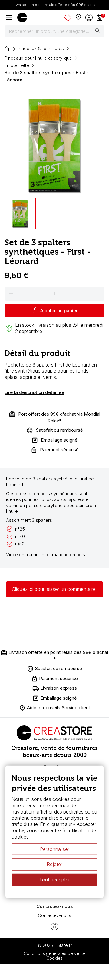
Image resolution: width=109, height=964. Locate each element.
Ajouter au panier (54, 310)
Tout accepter (54, 880)
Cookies (54, 958)
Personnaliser (54, 849)
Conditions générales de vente (55, 953)
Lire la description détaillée (34, 392)
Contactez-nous (54, 915)
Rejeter (54, 864)
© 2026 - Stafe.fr (55, 945)
